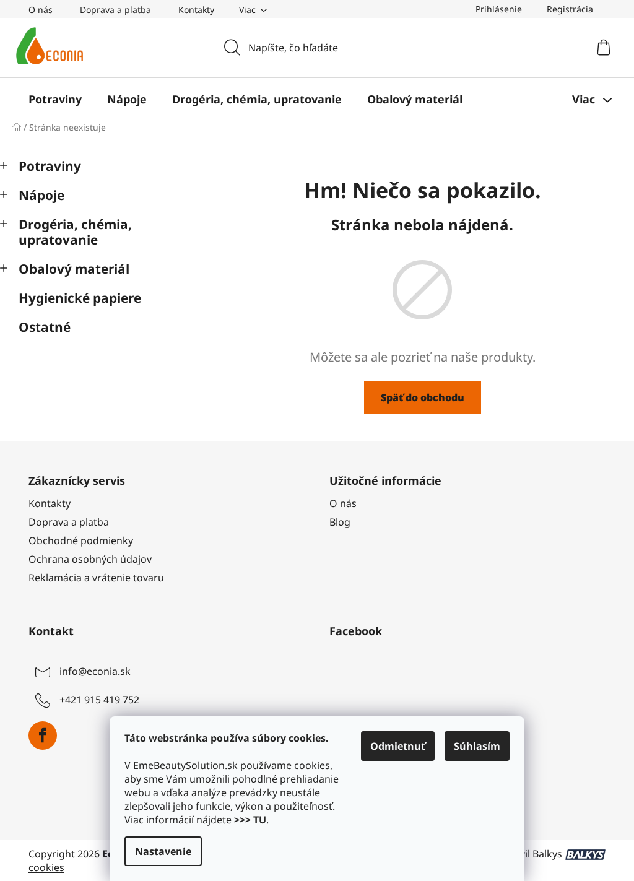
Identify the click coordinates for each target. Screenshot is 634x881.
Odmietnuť (397, 746)
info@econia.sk (95, 672)
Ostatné (45, 327)
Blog (339, 522)
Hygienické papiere (80, 297)
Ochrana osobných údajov (90, 559)
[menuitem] (55, 99)
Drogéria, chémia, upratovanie (75, 231)
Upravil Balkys (529, 854)
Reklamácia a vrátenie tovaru (96, 577)
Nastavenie (163, 851)
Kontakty (196, 9)
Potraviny (50, 166)
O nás (40, 9)
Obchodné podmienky (80, 540)
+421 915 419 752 (99, 700)
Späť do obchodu (422, 397)
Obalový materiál (74, 268)
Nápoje (41, 195)
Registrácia (570, 9)
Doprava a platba (115, 9)
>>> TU (250, 820)
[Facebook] (42, 735)
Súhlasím (477, 746)
